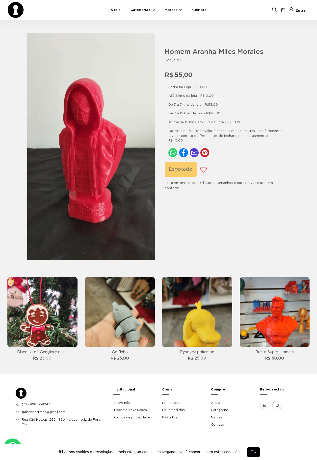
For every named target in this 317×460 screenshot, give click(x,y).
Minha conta (172, 402)
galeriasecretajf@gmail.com (43, 412)
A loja (115, 10)
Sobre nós (121, 402)
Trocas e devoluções (130, 410)
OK (253, 452)
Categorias (140, 10)
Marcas (171, 10)
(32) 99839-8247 (36, 404)
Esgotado (180, 169)
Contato (199, 10)
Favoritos (169, 417)
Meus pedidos (173, 410)
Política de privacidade (131, 417)
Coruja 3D (173, 60)
